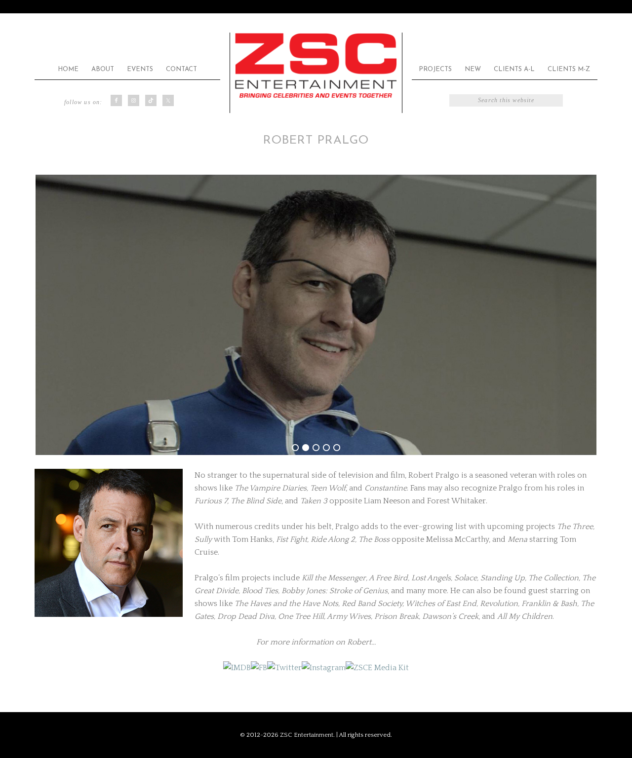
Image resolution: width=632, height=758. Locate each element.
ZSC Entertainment (316, 66)
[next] (584, 315)
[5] (336, 447)
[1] (295, 447)
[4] (326, 447)
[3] (316, 447)
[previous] (47, 315)
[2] (305, 447)
